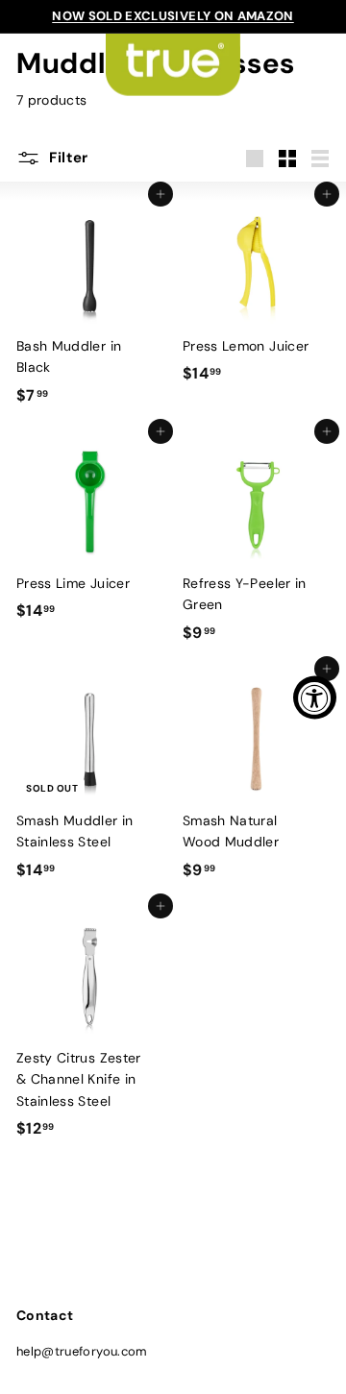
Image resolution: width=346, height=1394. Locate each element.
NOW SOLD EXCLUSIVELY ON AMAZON (173, 16)
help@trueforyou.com (82, 1351)
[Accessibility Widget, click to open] (314, 697)
